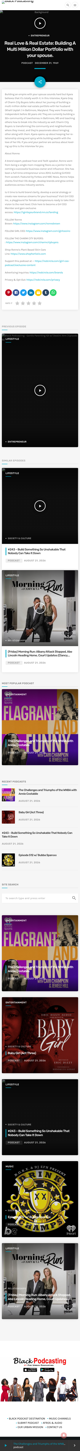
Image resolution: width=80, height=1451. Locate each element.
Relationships (17, 640)
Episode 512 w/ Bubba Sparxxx (38, 855)
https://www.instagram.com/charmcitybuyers (32, 242)
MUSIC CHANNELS (60, 1418)
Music (10, 1166)
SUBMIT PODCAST (28, 1422)
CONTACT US (54, 1427)
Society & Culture (19, 538)
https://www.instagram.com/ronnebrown (36, 223)
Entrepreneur (40, 35)
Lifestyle (12, 339)
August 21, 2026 (35, 560)
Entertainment (16, 694)
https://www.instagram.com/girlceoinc (47, 231)
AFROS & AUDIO (52, 1422)
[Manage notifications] (64, 1435)
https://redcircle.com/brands (46, 272)
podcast (27, 63)
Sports (12, 734)
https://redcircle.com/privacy (43, 279)
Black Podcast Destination (27, 1418)
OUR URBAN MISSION (30, 1427)
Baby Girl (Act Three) (31, 812)
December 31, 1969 (47, 63)
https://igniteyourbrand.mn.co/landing (36, 212)
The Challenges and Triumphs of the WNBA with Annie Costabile (48, 791)
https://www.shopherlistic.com (28, 253)
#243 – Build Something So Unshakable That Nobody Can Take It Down (36, 551)
